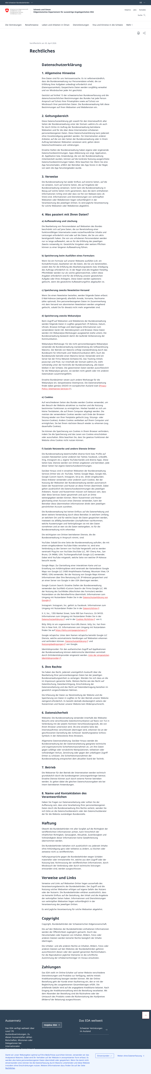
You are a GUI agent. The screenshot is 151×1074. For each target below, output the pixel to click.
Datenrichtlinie (90, 608)
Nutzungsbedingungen (52, 644)
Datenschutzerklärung (52, 619)
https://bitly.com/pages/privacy (70, 630)
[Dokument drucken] (138, 33)
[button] (13, 24)
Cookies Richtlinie (84, 619)
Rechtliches (10, 1068)
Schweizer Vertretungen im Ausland (91, 1029)
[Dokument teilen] (144, 33)
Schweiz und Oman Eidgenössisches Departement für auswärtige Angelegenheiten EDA (63, 10)
